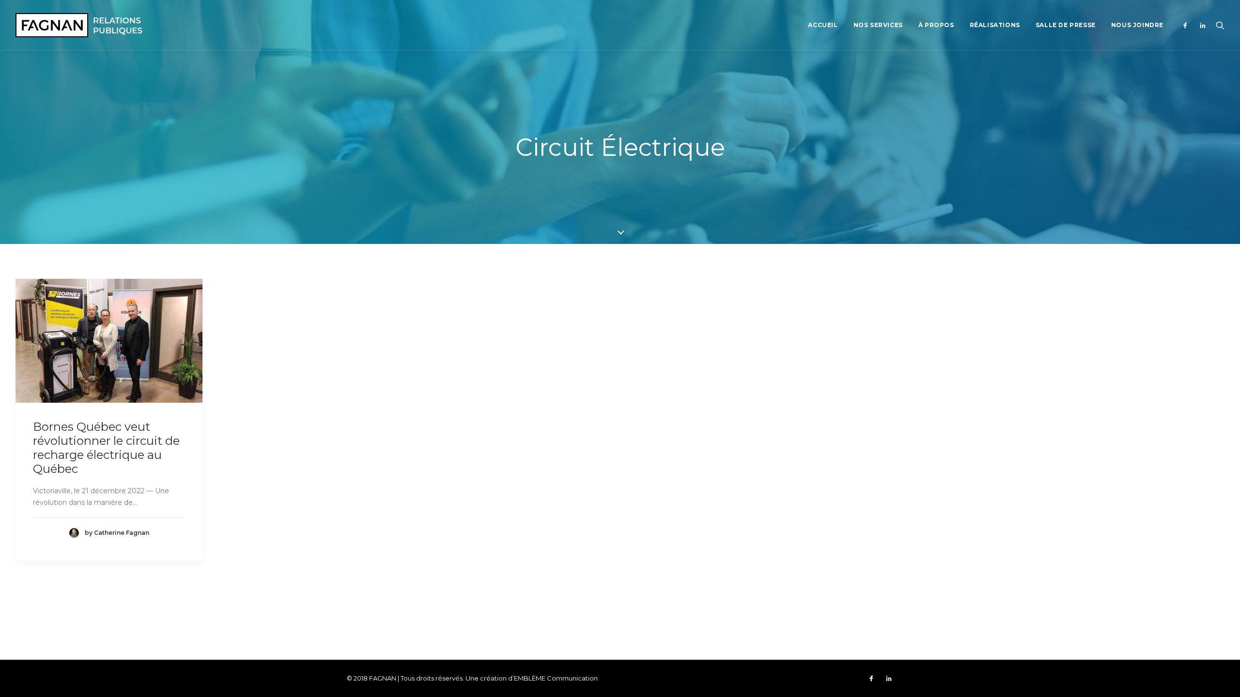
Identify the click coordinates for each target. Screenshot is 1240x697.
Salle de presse (1066, 25)
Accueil (822, 25)
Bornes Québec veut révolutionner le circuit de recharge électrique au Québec (106, 447)
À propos (936, 25)
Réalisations (995, 25)
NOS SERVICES (878, 25)
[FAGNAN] (79, 25)
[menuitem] (822, 25)
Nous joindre (1137, 25)
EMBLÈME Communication (556, 678)
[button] (1187, 25)
